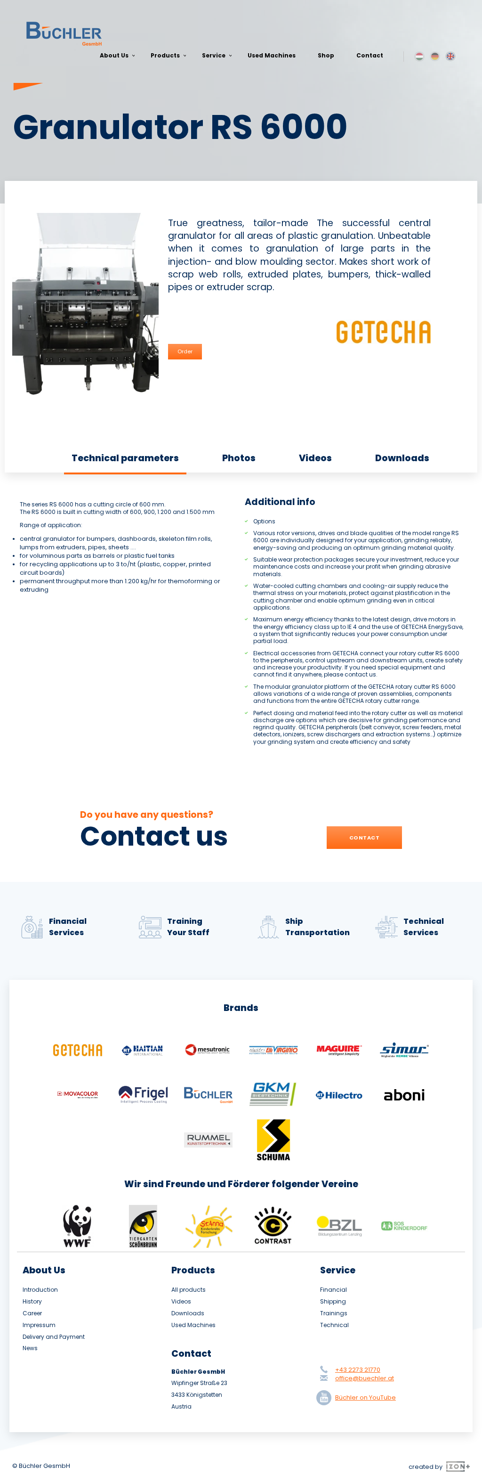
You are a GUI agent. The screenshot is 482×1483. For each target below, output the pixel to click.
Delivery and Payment (54, 1337)
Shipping (333, 1301)
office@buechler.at (364, 1378)
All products (188, 1290)
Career (32, 1313)
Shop (326, 55)
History (32, 1301)
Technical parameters (125, 458)
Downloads (402, 458)
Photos (239, 458)
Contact (369, 55)
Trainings (333, 1313)
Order (185, 351)
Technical (334, 1325)
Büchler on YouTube (365, 1397)
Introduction (40, 1290)
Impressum (39, 1325)
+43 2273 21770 (357, 1370)
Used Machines (272, 55)
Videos (315, 458)
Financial (333, 1290)
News (30, 1348)
